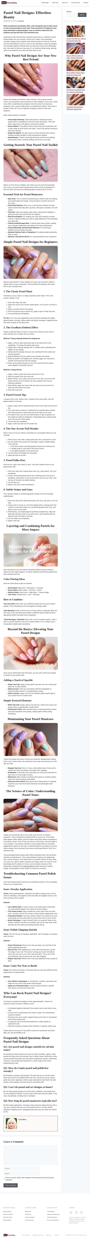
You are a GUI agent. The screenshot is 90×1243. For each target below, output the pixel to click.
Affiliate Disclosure (38, 1235)
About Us (65, 2)
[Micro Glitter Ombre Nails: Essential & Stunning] (76, 66)
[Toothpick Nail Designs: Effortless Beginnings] (76, 100)
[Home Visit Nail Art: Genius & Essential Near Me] (76, 32)
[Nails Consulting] (9, 2)
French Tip (28, 1214)
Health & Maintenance (53, 1214)
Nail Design (45, 2)
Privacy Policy (75, 2)
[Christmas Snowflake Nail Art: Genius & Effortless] (76, 83)
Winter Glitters (7, 1220)
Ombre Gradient (29, 1217)
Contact (85, 2)
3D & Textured (29, 1220)
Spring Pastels (7, 1211)
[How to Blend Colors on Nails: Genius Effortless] (76, 49)
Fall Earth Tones (7, 1217)
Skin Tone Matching (52, 1220)
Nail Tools (55, 2)
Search (69, 11)
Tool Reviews (51, 1211)
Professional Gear (52, 1217)
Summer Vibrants (8, 1214)
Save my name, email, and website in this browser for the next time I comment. (29, 1179)
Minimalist (28, 1211)
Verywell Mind (28, 866)
